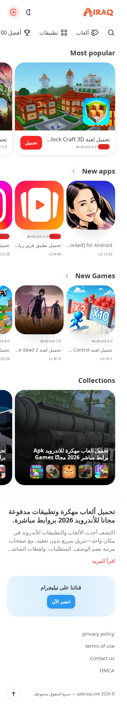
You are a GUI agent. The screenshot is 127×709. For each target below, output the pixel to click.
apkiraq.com (88, 694)
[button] (13, 694)
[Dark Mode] (28, 12)
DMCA (107, 670)
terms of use (99, 645)
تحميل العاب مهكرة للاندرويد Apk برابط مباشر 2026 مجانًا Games (71, 454)
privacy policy (98, 633)
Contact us (102, 658)
